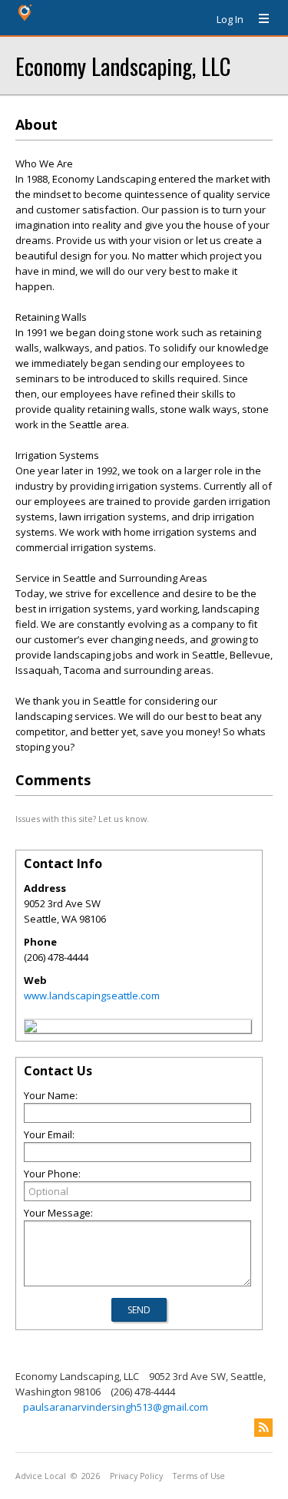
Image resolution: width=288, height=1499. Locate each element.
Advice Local (40, 1476)
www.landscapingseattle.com (92, 995)
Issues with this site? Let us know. (82, 818)
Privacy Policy (136, 1476)
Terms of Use (199, 1476)
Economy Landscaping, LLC (122, 65)
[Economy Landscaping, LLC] (31, 1028)
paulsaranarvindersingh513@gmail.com (115, 1407)
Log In (230, 19)
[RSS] (263, 1427)
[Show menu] (258, 19)
